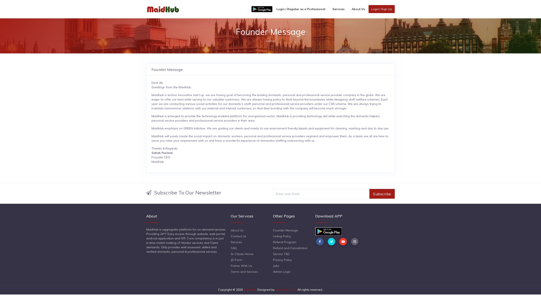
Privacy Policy (282, 260)
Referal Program (284, 242)
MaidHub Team (285, 290)
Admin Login (282, 272)
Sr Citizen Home (242, 254)
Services (338, 9)
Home (270, 41)
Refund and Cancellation (290, 248)
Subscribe (382, 193)
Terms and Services (244, 272)
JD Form (236, 260)
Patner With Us (241, 266)
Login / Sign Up (381, 9)
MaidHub (250, 290)
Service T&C (281, 254)
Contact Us (238, 236)
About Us (358, 9)
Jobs (276, 266)
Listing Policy (282, 236)
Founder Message (285, 230)
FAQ (234, 248)
